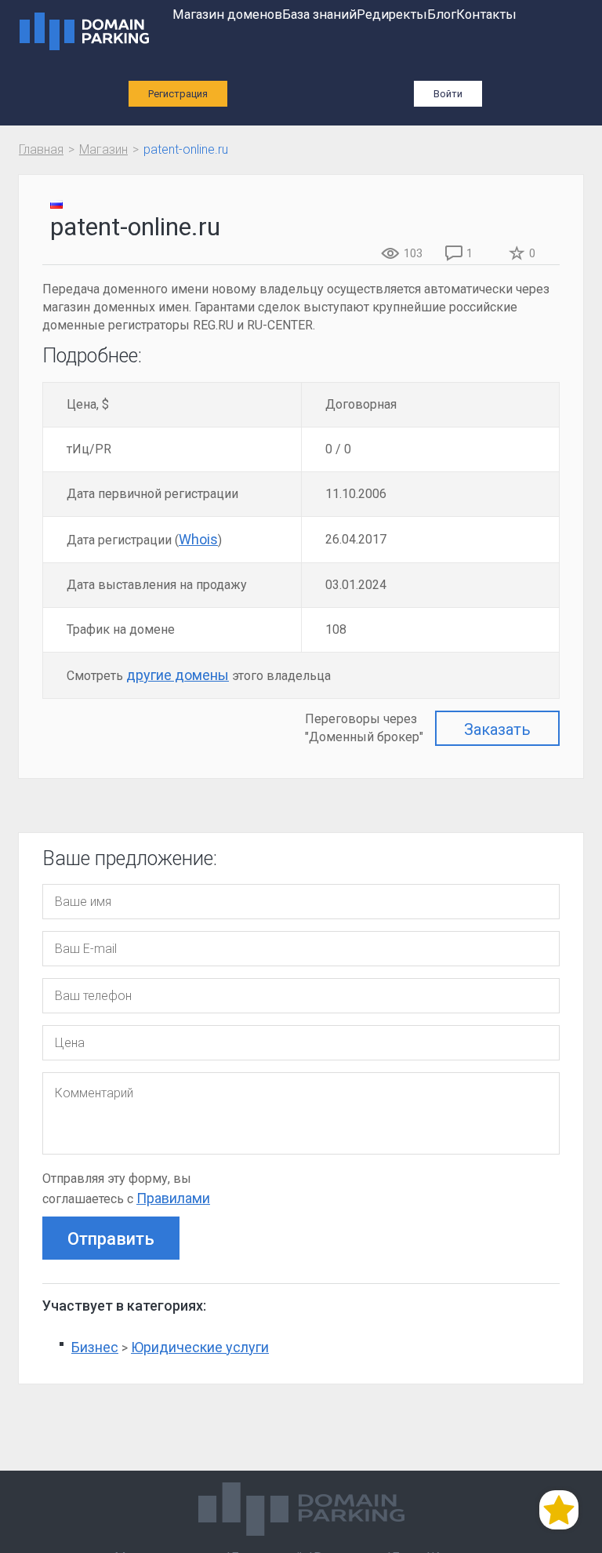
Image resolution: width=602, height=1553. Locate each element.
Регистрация (178, 94)
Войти (447, 94)
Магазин (103, 149)
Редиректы (392, 14)
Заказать (497, 729)
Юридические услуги (200, 1347)
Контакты (486, 14)
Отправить (110, 1239)
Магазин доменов (227, 14)
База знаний (319, 14)
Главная (41, 149)
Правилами (173, 1198)
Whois (198, 539)
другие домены (177, 675)
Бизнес (94, 1347)
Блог (441, 14)
